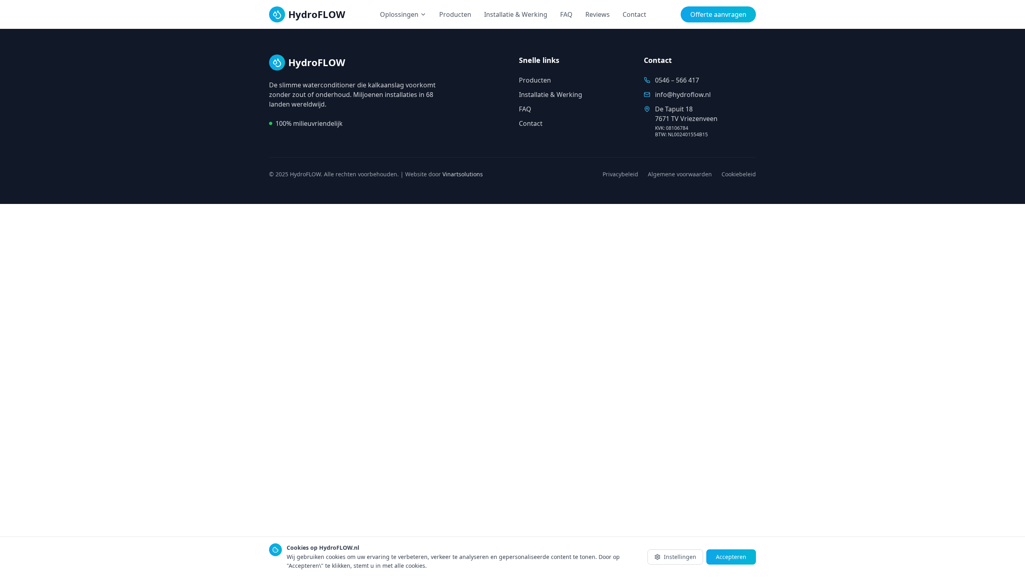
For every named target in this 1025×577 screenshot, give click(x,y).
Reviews (597, 14)
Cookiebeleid (739, 174)
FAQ (566, 14)
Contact (634, 14)
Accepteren (731, 557)
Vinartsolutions (462, 174)
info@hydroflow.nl (683, 94)
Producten (455, 14)
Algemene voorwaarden (680, 174)
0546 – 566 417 (677, 80)
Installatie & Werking (515, 14)
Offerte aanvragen (718, 14)
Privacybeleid (620, 174)
